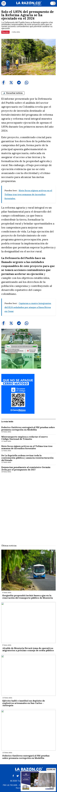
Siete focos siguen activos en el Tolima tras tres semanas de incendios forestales (26, 447)
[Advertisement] (28, 506)
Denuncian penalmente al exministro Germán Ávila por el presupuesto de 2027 (25, 468)
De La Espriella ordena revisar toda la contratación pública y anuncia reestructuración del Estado (27, 457)
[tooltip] (3, 82)
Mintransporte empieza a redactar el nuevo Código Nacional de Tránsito (24, 438)
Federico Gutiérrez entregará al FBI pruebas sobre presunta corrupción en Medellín (28, 428)
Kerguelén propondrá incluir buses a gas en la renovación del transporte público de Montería (27, 596)
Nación (5, 32)
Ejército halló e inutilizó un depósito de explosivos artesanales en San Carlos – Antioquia (23, 703)
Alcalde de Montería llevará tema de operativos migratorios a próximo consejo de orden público (28, 649)
